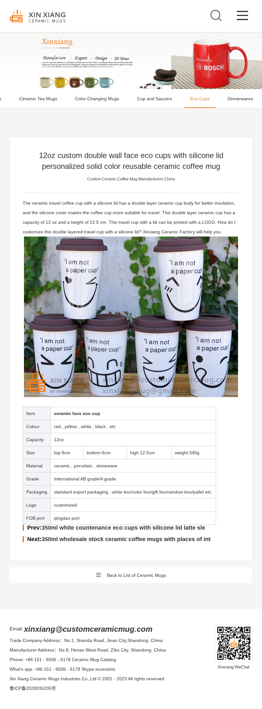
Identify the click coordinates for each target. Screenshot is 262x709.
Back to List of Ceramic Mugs (136, 575)
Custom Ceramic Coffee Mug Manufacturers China (131, 179)
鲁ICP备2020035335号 (33, 688)
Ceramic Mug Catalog (94, 659)
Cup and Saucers (154, 98)
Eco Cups (200, 98)
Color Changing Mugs (97, 98)
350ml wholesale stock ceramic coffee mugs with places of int (126, 539)
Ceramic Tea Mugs (38, 98)
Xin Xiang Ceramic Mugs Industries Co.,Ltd (53, 678)
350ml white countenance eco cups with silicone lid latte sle (123, 527)
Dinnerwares (240, 98)
